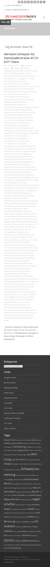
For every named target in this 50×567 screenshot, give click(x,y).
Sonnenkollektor (20, 279)
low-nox (35, 177)
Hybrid (34, 151)
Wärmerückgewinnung (22, 305)
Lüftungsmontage (31, 188)
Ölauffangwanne (17, 209)
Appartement (22, 513)
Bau (24, 66)
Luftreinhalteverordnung (12, 185)
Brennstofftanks (9, 94)
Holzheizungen (9, 151)
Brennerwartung (21, 92)
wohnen (37, 509)
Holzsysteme (27, 151)
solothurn (18, 541)
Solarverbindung (22, 274)
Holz (5, 149)
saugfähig (14, 443)
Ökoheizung (31, 203)
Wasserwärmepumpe (11, 313)
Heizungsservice (24, 141)
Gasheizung (28, 115)
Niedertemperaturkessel (12, 201)
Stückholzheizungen (22, 289)
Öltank (18, 216)
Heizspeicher (8, 133)
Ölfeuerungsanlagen (10, 211)
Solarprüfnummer (21, 266)
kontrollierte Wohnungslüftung (21, 172)
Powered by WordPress (12, 559)
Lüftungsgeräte (9, 188)
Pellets (13, 222)
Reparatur (32, 227)
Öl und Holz (17, 206)
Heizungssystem (21, 144)
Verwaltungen (22, 455)
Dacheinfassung (9, 99)
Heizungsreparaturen (11, 141)
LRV (5, 183)
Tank (11, 294)
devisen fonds (20, 488)
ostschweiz (27, 500)
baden (7, 508)
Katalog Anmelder (11, 388)
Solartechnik (8, 271)
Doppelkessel (29, 99)
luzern (31, 516)
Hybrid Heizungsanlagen (23, 154)
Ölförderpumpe (9, 214)
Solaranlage (33, 248)
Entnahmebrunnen (10, 107)
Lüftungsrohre (20, 190)
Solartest (27, 271)
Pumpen (39, 440)
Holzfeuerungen (20, 149)
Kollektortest (21, 159)
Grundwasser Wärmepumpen (13, 120)
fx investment (15, 509)
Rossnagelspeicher (10, 232)
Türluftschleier (28, 300)
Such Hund (8, 408)
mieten (8, 531)
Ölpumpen (32, 214)
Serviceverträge (19, 237)
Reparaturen (8, 229)
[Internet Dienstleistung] (19, 17)
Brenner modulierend (11, 81)
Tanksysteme (12, 297)
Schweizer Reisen (10, 398)
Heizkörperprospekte (26, 128)
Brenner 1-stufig (17, 79)
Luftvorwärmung (9, 196)
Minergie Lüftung (21, 198)
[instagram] (34, 3)
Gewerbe (29, 66)
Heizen (27, 123)
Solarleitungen (8, 263)
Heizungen (23, 133)
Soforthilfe (8, 403)
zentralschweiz (31, 479)
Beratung (9, 521)
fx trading (28, 505)
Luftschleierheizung (27, 185)
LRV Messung (11, 183)
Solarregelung (32, 266)
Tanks (6, 297)
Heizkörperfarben (23, 125)
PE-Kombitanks (15, 219)
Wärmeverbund (9, 307)
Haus (35, 487)
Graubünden (19, 440)
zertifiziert (13, 455)
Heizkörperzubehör (32, 131)
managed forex (33, 531)
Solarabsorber (24, 248)
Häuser (7, 440)
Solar (27, 237)
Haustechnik (8, 123)
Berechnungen (8, 76)
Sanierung (29, 460)
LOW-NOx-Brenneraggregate (13, 180)
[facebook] (19, 3)
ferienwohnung (15, 548)
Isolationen (23, 517)
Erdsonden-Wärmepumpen (23, 110)
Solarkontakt (8, 261)
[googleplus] (38, 3)
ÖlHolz (26, 214)
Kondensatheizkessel (10, 164)
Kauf (17, 517)
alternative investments (23, 475)
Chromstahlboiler (9, 97)
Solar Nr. (31, 240)
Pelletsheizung (21, 222)
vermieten (36, 504)
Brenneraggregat (23, 84)
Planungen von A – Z (31, 224)
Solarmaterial (18, 263)
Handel (6, 68)
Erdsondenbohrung (10, 112)
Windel (21, 500)
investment (37, 484)
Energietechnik (21, 105)
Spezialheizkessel (9, 281)
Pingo (15, 450)
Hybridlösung (8, 157)
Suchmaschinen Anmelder (14, 413)
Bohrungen (7, 79)
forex (23, 484)
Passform (31, 450)
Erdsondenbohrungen (24, 112)
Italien (6, 488)
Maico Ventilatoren (21, 196)
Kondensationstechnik (28, 167)
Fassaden (21, 495)
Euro (30, 526)
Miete (26, 540)
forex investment (24, 464)
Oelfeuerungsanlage (19, 203)
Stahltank (17, 287)
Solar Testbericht (21, 242)
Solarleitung (25, 261)
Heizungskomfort (9, 138)
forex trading (17, 531)
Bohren (20, 443)
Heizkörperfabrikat (10, 125)
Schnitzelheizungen (22, 235)
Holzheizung (31, 149)
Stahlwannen (25, 287)
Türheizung (19, 300)
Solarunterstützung (10, 274)
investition (31, 513)
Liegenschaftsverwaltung (23, 492)
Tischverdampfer (9, 300)
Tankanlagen (32, 294)
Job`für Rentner (10, 382)
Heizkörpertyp (8, 131)
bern (22, 459)
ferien (14, 495)
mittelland (27, 440)
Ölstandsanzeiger (9, 216)
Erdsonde (20, 107)
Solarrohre (7, 268)
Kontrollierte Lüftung (22, 170)
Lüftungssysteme (31, 190)
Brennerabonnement (11, 84)
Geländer (19, 522)
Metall (35, 491)
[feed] (31, 3)
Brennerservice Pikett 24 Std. (13, 89)
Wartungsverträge (21, 307)
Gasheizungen (8, 118)
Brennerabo (23, 81)
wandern (25, 521)
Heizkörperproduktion (11, 128)
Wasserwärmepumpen (26, 313)
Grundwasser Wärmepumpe (23, 118)
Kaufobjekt (32, 443)
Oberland (19, 527)
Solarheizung (29, 255)
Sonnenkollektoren (32, 279)
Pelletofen (7, 222)
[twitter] (22, 3)
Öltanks (23, 216)
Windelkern (29, 484)
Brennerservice (34, 86)
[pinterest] (41, 3)
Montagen (15, 464)
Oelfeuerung (8, 203)
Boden (37, 517)
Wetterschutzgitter (27, 315)
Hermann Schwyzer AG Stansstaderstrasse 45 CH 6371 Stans (21, 58)
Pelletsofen (7, 224)
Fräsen (35, 526)
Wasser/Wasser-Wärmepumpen (25, 310)
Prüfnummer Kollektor (16, 227)
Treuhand (17, 470)
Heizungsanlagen (32, 133)
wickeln (15, 513)
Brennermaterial (22, 86)
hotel (13, 459)
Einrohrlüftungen (21, 102)
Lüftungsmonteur (9, 190)
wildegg (32, 522)
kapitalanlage (30, 545)
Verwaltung (20, 446)
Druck (12, 440)
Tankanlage (23, 294)
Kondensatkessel (9, 170)
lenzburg (13, 517)
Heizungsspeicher (10, 144)
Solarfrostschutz (19, 255)
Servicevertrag (8, 237)
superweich (24, 509)
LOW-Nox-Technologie (31, 180)
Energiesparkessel (10, 105)
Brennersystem (29, 89)
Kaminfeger (17, 157)
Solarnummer (28, 263)
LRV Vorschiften (22, 183)
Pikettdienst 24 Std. (18, 224)
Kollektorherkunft (27, 157)
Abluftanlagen (8, 71)
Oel (22, 201)
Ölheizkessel (19, 214)
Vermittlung (12, 488)
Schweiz (27, 468)
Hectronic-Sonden (18, 123)
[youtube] (25, 3)
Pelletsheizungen (32, 222)
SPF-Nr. (14, 284)
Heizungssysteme (9, 146)
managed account (32, 447)
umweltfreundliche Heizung (13, 302)
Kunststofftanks (15, 177)
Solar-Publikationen (28, 245)
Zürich (9, 540)
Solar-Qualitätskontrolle (11, 248)
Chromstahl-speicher (21, 94)
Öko (26, 495)
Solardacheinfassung (19, 250)
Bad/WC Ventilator (25, 73)
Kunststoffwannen (26, 177)
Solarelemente (9, 253)
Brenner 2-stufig (28, 79)
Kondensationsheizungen (12, 167)
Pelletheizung (32, 219)
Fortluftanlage (8, 115)
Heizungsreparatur (22, 138)
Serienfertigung (35, 495)
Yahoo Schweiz (10, 428)
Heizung (16, 133)
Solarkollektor (19, 258)
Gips (28, 454)
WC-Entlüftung (15, 315)
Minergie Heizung (10, 198)
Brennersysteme (9, 92)
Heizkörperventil (19, 131)
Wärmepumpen (9, 305)
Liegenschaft (23, 450)
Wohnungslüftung (9, 318)
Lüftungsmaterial (19, 188)
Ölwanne (7, 219)
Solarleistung (17, 261)
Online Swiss (9, 393)
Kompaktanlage (17, 162)
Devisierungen (19, 99)
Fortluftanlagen (18, 115)
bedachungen (20, 505)
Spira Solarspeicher (24, 284)
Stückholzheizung (9, 289)
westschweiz (10, 470)
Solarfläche (29, 253)
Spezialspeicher (21, 281)
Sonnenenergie (9, 279)
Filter (33, 112)
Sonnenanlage (28, 276)
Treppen (9, 495)
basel (33, 440)
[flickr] (28, 3)
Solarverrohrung (9, 276)
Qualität (7, 443)
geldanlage (33, 535)
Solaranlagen (8, 250)
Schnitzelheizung (9, 235)
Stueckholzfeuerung (23, 292)
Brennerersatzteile (10, 86)
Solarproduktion (9, 266)
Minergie (31, 196)
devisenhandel (18, 480)
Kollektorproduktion (10, 159)
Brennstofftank (32, 92)
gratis (8, 455)
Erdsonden (27, 107)
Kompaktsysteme (27, 162)
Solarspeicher (16, 268)
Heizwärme (32, 146)
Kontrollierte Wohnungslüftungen (14, 175)
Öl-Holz (24, 206)
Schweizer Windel (20, 545)
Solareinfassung (32, 250)
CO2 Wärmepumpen (23, 97)
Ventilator (26, 302)
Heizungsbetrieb (9, 136)
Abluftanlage (25, 68)
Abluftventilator (18, 71)
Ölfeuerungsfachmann (25, 211)
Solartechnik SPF (18, 271)
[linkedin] (44, 3)
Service (31, 235)
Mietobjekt (36, 460)
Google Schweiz (10, 377)
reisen (24, 526)
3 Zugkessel (17, 68)
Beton (7, 483)
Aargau (7, 463)
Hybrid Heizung (9, 154)
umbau (24, 531)
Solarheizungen (9, 258)
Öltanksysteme (32, 216)
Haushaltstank (28, 120)
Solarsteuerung (26, 268)
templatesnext (9, 562)
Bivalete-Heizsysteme (21, 76)
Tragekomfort (8, 513)
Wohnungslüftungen (22, 318)
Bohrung (32, 76)
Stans (32, 287)
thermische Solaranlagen (26, 297)
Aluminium (33, 541)
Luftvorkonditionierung (23, 193)
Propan (6, 227)
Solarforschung (8, 255)
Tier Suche (8, 423)
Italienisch (11, 535)
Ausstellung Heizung (30, 71)
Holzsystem (18, 151)
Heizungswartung (22, 146)
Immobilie (29, 488)
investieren (18, 535)
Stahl (31, 509)
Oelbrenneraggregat (31, 201)
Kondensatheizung (24, 164)
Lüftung (36, 185)
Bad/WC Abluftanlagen (11, 73)
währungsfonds (16, 484)
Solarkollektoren (29, 258)
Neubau (26, 443)
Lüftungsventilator (10, 193)
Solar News (23, 240)
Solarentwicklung (19, 253)
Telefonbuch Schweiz (12, 418)
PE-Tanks (24, 219)
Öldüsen (26, 209)
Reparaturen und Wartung (21, 229)
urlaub (10, 479)
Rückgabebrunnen (23, 232)
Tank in (16, 294)
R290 (26, 227)
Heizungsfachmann (22, 136)
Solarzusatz (19, 276)
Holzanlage (11, 149)
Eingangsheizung (9, 102)
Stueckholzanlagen (10, 292)
